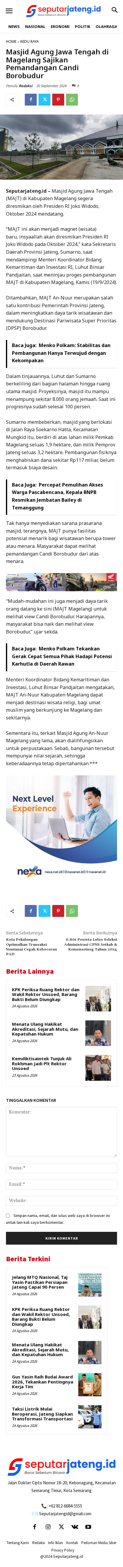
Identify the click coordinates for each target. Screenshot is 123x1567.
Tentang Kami (18, 1542)
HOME (11, 41)
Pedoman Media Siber (98, 1542)
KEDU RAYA (29, 41)
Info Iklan (55, 1542)
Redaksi (25, 85)
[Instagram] (48, 1527)
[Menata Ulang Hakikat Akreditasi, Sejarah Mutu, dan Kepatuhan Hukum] (98, 1033)
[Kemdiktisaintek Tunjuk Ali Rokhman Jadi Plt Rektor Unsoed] (98, 1067)
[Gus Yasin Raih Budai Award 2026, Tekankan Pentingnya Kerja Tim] (90, 1384)
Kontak (72, 1542)
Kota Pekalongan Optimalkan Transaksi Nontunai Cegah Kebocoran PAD (31, 946)
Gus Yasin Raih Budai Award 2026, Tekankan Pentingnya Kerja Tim (42, 1381)
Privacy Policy (62, 1550)
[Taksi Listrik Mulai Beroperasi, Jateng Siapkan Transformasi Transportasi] (90, 1416)
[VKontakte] (75, 1527)
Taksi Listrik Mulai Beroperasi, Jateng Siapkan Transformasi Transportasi (42, 1414)
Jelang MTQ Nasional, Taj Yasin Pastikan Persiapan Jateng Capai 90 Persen (39, 1282)
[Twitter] (44, 100)
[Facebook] (31, 100)
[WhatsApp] (72, 100)
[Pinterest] (58, 100)
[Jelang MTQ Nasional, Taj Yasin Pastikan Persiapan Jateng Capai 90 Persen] (90, 1285)
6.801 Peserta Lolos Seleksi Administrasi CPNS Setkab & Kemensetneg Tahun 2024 (90, 944)
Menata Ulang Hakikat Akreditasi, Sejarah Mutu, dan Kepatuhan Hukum (45, 1029)
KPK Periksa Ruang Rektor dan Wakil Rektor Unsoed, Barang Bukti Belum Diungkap (45, 994)
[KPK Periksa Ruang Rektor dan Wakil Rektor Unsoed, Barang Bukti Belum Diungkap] (98, 998)
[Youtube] (88, 1527)
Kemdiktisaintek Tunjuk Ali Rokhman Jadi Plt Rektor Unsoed (41, 1063)
